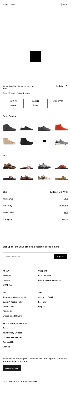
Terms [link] (5, 328)
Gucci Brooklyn (24, 93)
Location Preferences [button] (12, 337)
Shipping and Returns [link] (12, 316)
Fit (67, 86)
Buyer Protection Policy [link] (13, 302)
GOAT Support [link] (44, 276)
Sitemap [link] (6, 347)
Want (64, 5)
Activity (59, 86)
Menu (5, 4)
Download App (11, 368)
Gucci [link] (5, 155)
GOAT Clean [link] (8, 307)
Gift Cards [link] (7, 311)
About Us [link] (7, 276)
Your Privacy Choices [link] (12, 333)
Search (14, 4)
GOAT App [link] (7, 285)
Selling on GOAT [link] (45, 297)
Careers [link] (6, 280)
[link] (9, 128)
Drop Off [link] (41, 307)
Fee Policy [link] (42, 302)
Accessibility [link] (8, 342)
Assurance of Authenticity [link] (14, 297)
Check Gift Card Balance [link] (49, 280)
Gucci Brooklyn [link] (10, 116)
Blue (66, 213)
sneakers (13, 93)
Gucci (5, 93)
